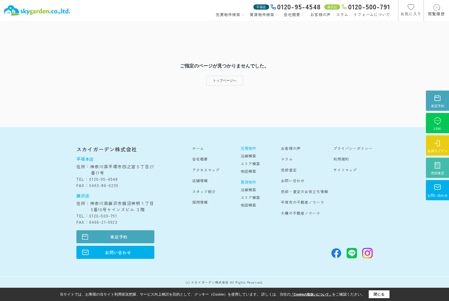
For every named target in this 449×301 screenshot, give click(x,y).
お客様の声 (320, 14)
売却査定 (288, 169)
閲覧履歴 (436, 13)
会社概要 (292, 14)
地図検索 (248, 171)
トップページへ (224, 80)
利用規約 (341, 159)
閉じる (379, 294)
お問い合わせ (118, 252)
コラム (342, 14)
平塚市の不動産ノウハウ (302, 202)
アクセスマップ (206, 169)
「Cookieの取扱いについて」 (311, 294)
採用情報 (200, 202)
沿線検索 (248, 155)
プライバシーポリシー (353, 148)
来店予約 (119, 237)
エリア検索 (250, 163)
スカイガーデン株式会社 (106, 149)
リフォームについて (371, 14)
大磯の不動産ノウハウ (300, 213)
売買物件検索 (228, 14)
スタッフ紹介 (204, 191)
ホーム (198, 148)
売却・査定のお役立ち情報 (304, 191)
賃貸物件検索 (262, 14)
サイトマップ (345, 169)
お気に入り (410, 13)
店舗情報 (200, 180)
